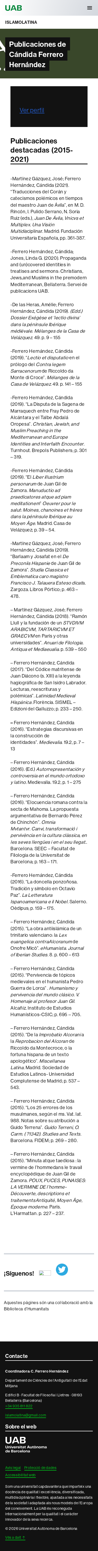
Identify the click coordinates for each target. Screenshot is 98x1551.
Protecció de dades (40, 1467)
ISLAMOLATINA (21, 22)
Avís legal (13, 1467)
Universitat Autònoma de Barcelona (14, 7)
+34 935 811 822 (19, 1406)
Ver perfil (32, 110)
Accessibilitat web (20, 1475)
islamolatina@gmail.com (25, 1415)
